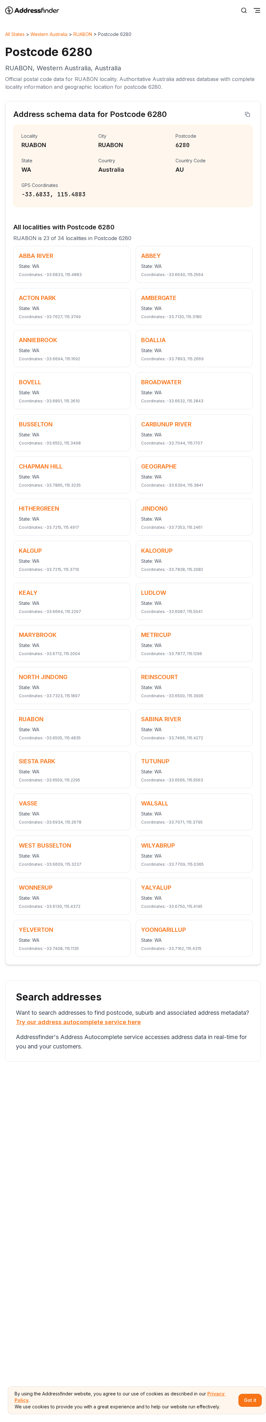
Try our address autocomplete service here (78, 1022)
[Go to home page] (36, 10)
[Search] (243, 10)
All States (15, 34)
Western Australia (48, 34)
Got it (250, 1400)
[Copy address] (247, 114)
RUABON (82, 34)
